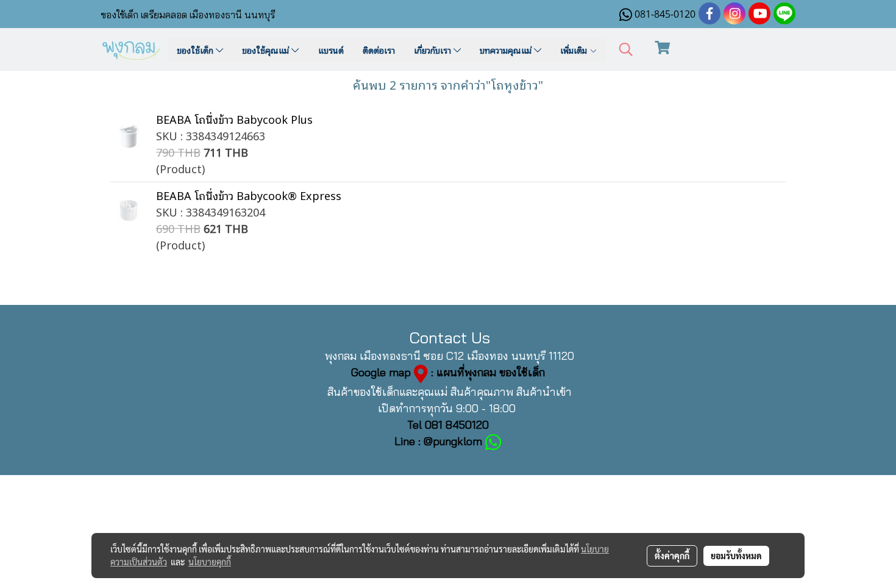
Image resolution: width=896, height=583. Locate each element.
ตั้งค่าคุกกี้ (672, 555)
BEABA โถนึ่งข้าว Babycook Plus (234, 118)
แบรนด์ (331, 50)
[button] (626, 50)
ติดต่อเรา (379, 50)
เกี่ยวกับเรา (433, 50)
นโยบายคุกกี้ (209, 561)
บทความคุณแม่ (507, 50)
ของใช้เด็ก (196, 50)
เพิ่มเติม (574, 50)
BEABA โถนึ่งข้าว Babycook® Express (248, 195)
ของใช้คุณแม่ (266, 50)
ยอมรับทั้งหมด (736, 555)
